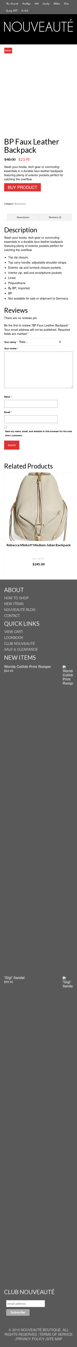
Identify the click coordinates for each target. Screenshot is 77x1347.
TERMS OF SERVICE (56, 1334)
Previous (7, 522)
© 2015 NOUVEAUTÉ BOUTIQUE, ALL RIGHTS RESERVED (37, 1332)
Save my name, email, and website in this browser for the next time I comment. (38, 433)
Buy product (22, 187)
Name (8, 396)
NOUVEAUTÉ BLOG (19, 609)
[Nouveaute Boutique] (38, 25)
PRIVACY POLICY (30, 1338)
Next (69, 522)
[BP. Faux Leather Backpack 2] (38, 127)
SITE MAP (54, 1338)
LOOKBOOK (13, 637)
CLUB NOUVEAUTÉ (19, 643)
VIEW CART (13, 631)
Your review (11, 348)
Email (7, 412)
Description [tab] (23, 217)
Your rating (10, 342)
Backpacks (20, 203)
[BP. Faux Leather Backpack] (38, 81)
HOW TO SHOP (16, 597)
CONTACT (12, 615)
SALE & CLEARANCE (21, 649)
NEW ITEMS (14, 603)
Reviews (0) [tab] (55, 217)
